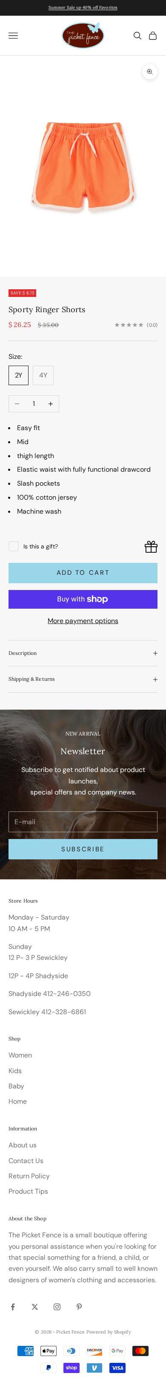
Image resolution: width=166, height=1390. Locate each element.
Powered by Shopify (108, 1332)
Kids (15, 1070)
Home (18, 1101)
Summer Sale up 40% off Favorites (83, 7)
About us (23, 1145)
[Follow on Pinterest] (79, 1307)
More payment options (83, 620)
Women (20, 1055)
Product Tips (28, 1191)
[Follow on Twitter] (35, 1307)
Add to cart (83, 572)
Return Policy (29, 1176)
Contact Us (26, 1160)
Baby (16, 1086)
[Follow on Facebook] (13, 1307)
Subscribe (83, 849)
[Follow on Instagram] (57, 1307)
